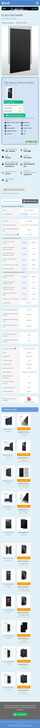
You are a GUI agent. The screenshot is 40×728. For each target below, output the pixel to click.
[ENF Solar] (6, 3)
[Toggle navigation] (37, 2)
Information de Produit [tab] (13, 201)
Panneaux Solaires (8, 23)
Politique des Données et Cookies (24, 722)
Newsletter (20, 723)
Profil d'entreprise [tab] (31, 201)
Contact (37, 722)
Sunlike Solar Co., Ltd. (10, 85)
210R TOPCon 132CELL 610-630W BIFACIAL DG (20, 83)
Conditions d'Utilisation (7, 722)
